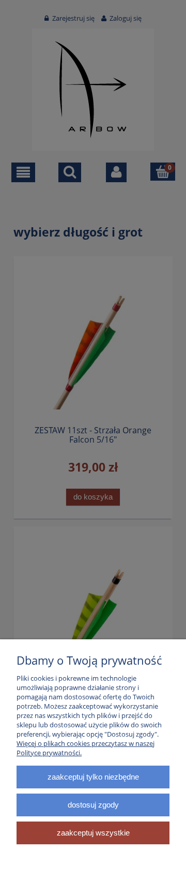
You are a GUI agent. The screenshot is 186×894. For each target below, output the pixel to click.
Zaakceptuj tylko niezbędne (93, 776)
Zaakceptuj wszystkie (93, 832)
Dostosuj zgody (93, 804)
